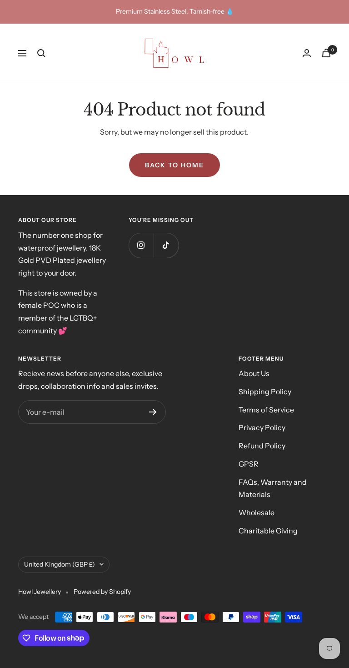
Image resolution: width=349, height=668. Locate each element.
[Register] (153, 412)
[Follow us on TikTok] (166, 245)
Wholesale (256, 512)
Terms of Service (266, 409)
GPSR (249, 463)
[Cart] (326, 53)
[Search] (41, 53)
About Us (254, 373)
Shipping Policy (265, 391)
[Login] (307, 53)
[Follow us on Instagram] (141, 245)
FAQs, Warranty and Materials (273, 488)
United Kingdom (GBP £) (59, 564)
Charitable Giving (268, 530)
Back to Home (174, 165)
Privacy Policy (262, 427)
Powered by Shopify (102, 592)
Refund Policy (262, 445)
